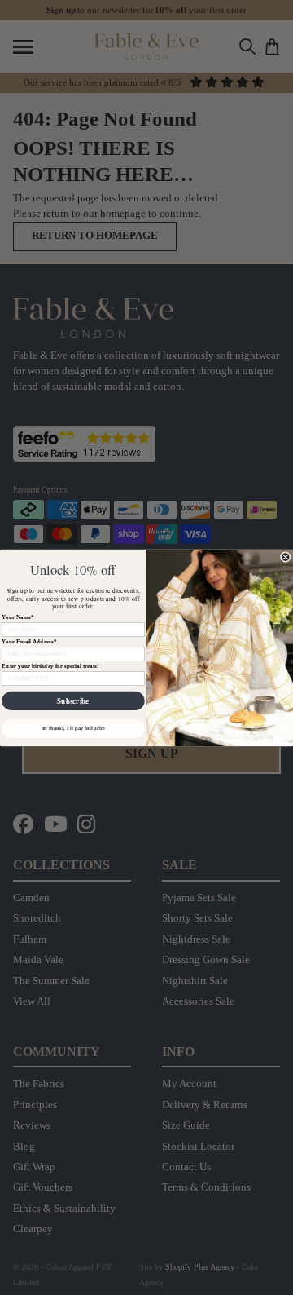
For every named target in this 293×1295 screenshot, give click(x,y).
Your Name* (18, 616)
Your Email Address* (29, 641)
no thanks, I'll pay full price (73, 728)
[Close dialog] (285, 556)
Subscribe (73, 700)
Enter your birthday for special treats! (50, 665)
